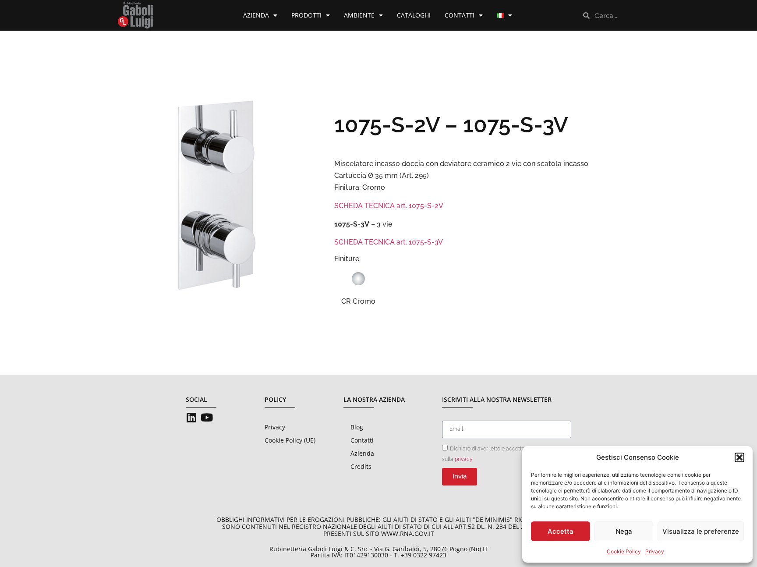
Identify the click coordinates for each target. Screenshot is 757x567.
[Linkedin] (191, 417)
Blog (356, 427)
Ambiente (359, 15)
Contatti (459, 15)
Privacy (654, 551)
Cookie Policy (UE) (290, 440)
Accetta (560, 531)
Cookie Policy (624, 551)
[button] (739, 457)
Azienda (256, 15)
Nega (624, 531)
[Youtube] (206, 417)
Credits (360, 466)
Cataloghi (414, 15)
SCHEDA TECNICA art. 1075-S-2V (388, 206)
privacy (464, 459)
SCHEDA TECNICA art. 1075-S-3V (388, 242)
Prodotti (306, 15)
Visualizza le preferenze (700, 531)
